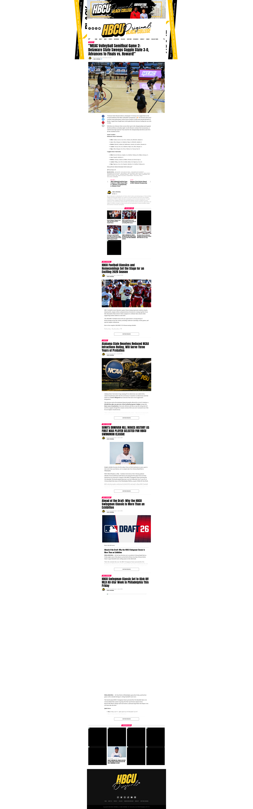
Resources (135, 39)
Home (96, 39)
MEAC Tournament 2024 (144, 174)
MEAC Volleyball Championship (126, 175)
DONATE (147, 39)
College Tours (154, 39)
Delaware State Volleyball (114, 173)
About (100, 39)
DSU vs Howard (131, 173)
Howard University (125, 174)
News (105, 39)
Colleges (123, 39)
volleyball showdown (113, 176)
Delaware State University (138, 172)
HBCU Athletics (139, 173)
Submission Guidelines (128, 801)
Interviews (116, 39)
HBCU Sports (147, 173)
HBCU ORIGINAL (97, 59)
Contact (142, 39)
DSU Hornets (124, 173)
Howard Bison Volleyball (113, 174)
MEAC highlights (134, 174)
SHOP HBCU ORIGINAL (144, 801)
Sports (110, 39)
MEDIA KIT (137, 801)
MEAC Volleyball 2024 (112, 175)
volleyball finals (138, 175)
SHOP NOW (129, 39)
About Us (110, 801)
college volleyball (126, 172)
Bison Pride (117, 172)
